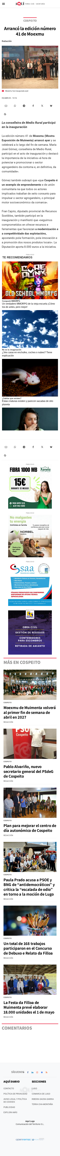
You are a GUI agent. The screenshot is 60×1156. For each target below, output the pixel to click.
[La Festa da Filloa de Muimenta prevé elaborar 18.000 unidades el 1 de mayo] (30, 980)
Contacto (8, 1088)
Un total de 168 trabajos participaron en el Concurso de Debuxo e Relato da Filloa (28, 948)
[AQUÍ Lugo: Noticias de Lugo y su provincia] (30, 3)
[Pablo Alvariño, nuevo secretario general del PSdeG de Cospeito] (30, 744)
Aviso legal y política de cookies (15, 1100)
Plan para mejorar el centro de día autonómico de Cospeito (29, 828)
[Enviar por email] (6, 105)
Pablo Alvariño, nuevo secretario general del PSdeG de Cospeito (28, 771)
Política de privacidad (15, 1094)
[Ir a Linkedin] (32, 1072)
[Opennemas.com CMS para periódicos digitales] (30, 1139)
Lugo (34, 1088)
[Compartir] (15, 105)
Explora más (10, 1112)
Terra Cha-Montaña (42, 1104)
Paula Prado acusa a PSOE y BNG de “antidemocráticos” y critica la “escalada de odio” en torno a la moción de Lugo (29, 887)
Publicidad (9, 1107)
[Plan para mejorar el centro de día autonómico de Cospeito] (30, 803)
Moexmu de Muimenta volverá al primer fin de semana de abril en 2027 (29, 712)
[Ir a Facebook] (27, 1072)
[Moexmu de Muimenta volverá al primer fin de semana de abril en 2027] (30, 685)
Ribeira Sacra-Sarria (43, 1099)
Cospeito (30, 21)
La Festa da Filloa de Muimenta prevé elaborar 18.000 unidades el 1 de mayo (28, 1007)
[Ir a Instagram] (37, 1072)
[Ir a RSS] (46, 1072)
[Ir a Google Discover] (41, 1072)
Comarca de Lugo (41, 1094)
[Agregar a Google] (6, 114)
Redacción (7, 41)
